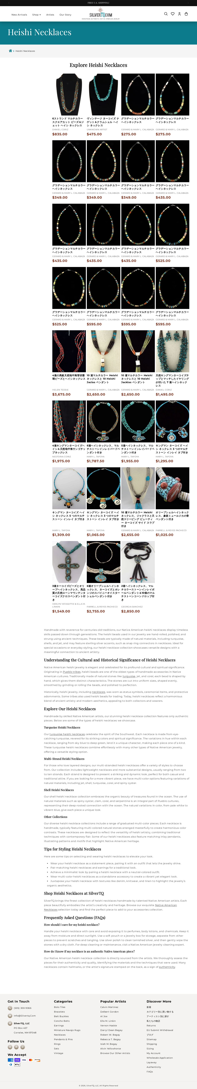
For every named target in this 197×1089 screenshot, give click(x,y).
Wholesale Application (160, 1057)
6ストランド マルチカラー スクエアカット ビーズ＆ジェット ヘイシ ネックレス (68, 122)
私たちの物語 (153, 1021)
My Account (154, 1053)
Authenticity (154, 1067)
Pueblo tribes (72, 671)
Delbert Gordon (109, 1011)
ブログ (150, 1034)
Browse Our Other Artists (115, 1053)
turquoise (129, 676)
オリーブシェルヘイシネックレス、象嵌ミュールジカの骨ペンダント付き (172, 516)
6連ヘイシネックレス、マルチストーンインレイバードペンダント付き (103, 449)
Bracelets (59, 1011)
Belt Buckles (61, 1016)
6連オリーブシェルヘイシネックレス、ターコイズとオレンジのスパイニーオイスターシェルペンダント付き (103, 591)
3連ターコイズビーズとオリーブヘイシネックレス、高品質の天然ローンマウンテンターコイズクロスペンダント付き (69, 593)
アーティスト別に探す (158, 1016)
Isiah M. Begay (108, 1044)
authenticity (167, 966)
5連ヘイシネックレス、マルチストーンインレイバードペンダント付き (138, 449)
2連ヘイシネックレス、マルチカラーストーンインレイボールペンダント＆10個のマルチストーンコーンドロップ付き (138, 593)
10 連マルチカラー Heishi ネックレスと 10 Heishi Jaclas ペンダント (102, 379)
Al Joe (103, 1016)
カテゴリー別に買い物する (160, 1011)
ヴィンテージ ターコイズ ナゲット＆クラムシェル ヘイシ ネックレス (103, 122)
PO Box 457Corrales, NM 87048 (25, 1028)
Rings (57, 1044)
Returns (151, 1025)
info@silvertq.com (25, 1015)
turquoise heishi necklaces (67, 734)
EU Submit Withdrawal (160, 1030)
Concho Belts (62, 1021)
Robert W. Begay (110, 1034)
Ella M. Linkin (108, 1021)
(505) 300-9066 (22, 1008)
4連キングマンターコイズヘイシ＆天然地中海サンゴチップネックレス (69, 449)
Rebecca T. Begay (110, 1039)
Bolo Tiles (59, 1007)
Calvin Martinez (109, 1007)
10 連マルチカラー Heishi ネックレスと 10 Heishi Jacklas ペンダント (136, 379)
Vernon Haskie (108, 1025)
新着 (149, 1007)
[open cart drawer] (186, 13)
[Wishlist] (172, 13)
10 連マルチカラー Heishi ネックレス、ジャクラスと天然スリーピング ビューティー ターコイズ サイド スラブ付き (138, 519)
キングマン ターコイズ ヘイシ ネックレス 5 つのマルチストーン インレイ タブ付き (68, 516)
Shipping (152, 1044)
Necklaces (60, 1034)
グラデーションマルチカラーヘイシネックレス (138, 120)
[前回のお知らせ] (8, 3)
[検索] (166, 13)
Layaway (152, 1062)
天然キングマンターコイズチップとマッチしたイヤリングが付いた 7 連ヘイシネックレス (172, 380)
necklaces (98, 692)
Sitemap (151, 1039)
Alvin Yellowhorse (110, 1048)
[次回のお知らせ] (188, 3)
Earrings (59, 1025)
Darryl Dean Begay (111, 1030)
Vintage (58, 1053)
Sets (56, 1048)
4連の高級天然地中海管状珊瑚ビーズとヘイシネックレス (69, 377)
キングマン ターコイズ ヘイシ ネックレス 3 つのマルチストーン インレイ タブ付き (172, 449)
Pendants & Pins (63, 1039)
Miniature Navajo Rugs (67, 1030)
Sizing (150, 1048)
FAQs (150, 1071)
